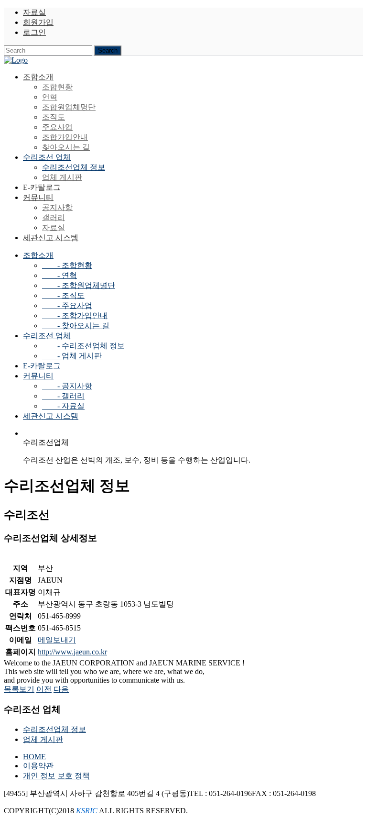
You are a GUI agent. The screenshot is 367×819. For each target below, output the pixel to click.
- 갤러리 (63, 396)
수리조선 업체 (47, 157)
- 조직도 (63, 295)
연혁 (49, 97)
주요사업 (57, 127)
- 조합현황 (67, 265)
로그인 (34, 32)
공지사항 (57, 207)
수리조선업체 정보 (73, 167)
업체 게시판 (62, 177)
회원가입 (38, 22)
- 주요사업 (67, 305)
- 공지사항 (67, 386)
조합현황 (57, 87)
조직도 (53, 117)
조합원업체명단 (69, 107)
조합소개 (38, 77)
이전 (44, 689)
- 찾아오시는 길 (75, 325)
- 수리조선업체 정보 (83, 346)
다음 (61, 689)
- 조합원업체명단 (78, 285)
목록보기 (19, 689)
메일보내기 (57, 640)
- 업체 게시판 (72, 356)
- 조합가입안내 (75, 315)
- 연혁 (59, 275)
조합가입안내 (65, 137)
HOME (34, 757)
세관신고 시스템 (50, 237)
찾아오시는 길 (66, 147)
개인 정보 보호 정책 (56, 776)
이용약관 (38, 766)
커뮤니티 (38, 197)
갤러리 (53, 217)
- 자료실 (63, 406)
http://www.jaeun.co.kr (72, 652)
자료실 (34, 12)
